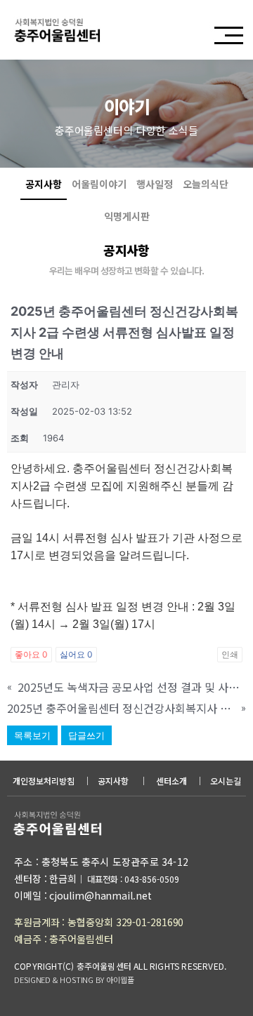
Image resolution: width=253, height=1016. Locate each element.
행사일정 (154, 184)
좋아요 (31, 654)
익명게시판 (127, 216)
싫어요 (76, 654)
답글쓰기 (86, 735)
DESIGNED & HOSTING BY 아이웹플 (74, 979)
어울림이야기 (99, 184)
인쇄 (229, 654)
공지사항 (43, 184)
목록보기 (32, 735)
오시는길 (225, 781)
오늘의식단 (205, 184)
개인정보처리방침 (43, 781)
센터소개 (171, 781)
